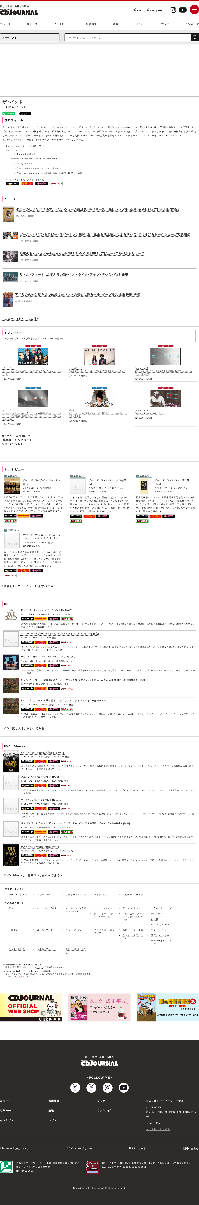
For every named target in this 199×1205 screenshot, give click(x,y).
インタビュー (62, 24)
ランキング (192, 24)
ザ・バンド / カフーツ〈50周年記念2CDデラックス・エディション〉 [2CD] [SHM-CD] (63, 700)
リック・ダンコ (102, 894)
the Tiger (156, 913)
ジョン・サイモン (160, 924)
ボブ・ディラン (159, 929)
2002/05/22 (161, 491)
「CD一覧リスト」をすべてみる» (24, 728)
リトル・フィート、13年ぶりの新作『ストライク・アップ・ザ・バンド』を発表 (74, 274)
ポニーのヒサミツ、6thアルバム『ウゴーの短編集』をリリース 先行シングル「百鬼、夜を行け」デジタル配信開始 (97, 209)
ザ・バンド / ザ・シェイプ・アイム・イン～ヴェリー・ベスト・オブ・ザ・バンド (42, 536)
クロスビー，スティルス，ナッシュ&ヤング (133, 916)
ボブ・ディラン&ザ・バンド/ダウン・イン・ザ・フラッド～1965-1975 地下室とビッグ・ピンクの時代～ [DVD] (75, 823)
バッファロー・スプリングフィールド (104, 931)
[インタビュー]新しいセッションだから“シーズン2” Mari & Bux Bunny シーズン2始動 (31, 371)
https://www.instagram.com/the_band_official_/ (36, 168)
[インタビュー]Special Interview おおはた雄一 (150, 412)
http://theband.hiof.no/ (23, 154)
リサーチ (32, 24)
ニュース (5, 24)
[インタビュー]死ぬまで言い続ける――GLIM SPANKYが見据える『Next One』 (97, 369)
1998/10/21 (29, 545)
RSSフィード (137, 1148)
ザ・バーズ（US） (74, 929)
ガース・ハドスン (18, 894)
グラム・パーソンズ (161, 908)
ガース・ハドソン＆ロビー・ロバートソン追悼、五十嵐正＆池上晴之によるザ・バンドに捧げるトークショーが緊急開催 (105, 234)
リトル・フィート (46, 948)
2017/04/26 (62, 850)
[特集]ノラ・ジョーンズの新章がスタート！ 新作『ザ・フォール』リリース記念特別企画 (98, 413)
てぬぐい (13, 929)
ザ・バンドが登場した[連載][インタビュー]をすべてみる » (16, 440)
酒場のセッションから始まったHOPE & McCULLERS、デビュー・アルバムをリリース (82, 253)
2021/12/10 (62, 704)
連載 (115, 24)
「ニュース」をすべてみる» (20, 318)
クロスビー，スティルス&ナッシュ (105, 915)
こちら (40, 967)
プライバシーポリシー (79, 1148)
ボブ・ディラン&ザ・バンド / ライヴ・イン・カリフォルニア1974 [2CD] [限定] (60, 633)
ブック (165, 24)
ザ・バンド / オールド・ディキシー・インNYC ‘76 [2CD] (48, 656)
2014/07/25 (29, 491)
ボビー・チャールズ (133, 929)
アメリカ (13, 908)
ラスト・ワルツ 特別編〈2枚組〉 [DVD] (40, 846)
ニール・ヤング (45, 929)
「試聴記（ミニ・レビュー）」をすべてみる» (30, 586)
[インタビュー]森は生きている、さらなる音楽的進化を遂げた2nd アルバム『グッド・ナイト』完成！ (163, 371)
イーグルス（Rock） (47, 908)
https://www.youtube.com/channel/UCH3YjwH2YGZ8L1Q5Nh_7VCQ (47, 173)
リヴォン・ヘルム (46, 894)
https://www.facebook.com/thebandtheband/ (34, 158)
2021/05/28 (58, 756)
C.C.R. (155, 918)
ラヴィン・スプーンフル (133, 936)
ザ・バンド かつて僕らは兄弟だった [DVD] (42, 752)
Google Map (154, 1123)
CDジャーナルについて (14, 1148)
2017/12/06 (60, 827)
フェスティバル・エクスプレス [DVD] (40, 776)
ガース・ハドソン (132, 908)
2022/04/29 (60, 684)
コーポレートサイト (158, 1129)
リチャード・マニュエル (76, 896)
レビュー (139, 24)
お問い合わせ (191, 1148)
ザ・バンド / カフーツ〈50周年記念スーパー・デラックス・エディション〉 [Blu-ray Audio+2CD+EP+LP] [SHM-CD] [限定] (83, 679)
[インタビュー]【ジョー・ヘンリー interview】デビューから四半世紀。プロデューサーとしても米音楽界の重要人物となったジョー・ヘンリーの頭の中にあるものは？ (32, 415)
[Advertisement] (99, 72)
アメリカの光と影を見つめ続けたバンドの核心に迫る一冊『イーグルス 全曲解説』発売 (78, 294)
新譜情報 (91, 24)
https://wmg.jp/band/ (22, 163)
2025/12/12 (59, 614)
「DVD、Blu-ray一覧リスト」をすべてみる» (32, 875)
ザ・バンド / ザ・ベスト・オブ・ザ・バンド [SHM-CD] (46, 610)
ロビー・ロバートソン (133, 896)
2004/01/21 (95, 491)
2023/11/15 (62, 660)
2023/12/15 (45, 637)
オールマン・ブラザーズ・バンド (76, 910)
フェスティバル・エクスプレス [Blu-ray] (41, 800)
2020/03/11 (58, 780)
